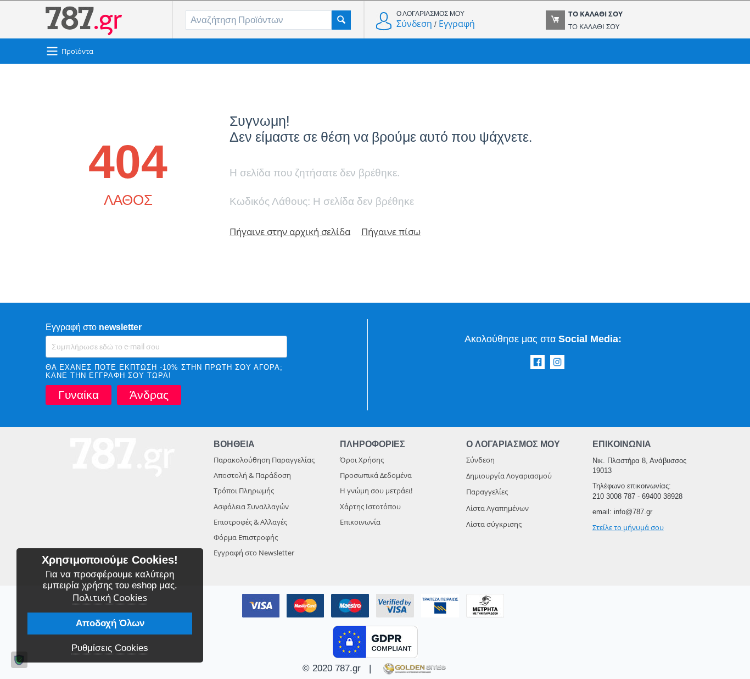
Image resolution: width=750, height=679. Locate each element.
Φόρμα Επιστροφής (246, 537)
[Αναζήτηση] (341, 20)
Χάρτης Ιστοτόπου (370, 506)
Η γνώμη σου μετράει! (376, 491)
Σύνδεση (414, 24)
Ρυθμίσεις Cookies (109, 648)
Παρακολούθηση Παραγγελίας (264, 460)
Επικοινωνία (360, 522)
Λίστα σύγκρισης (494, 524)
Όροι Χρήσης (362, 460)
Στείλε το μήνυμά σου (628, 527)
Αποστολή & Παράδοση (252, 475)
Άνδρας (149, 394)
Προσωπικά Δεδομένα (376, 475)
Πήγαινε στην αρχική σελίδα (290, 231)
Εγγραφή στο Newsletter (254, 553)
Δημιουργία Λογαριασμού (509, 476)
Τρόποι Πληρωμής (244, 491)
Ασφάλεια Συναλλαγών (251, 506)
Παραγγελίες (487, 492)
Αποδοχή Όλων (110, 623)
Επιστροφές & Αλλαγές (250, 522)
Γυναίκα (78, 394)
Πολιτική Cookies (109, 597)
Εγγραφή (457, 24)
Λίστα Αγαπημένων (497, 508)
